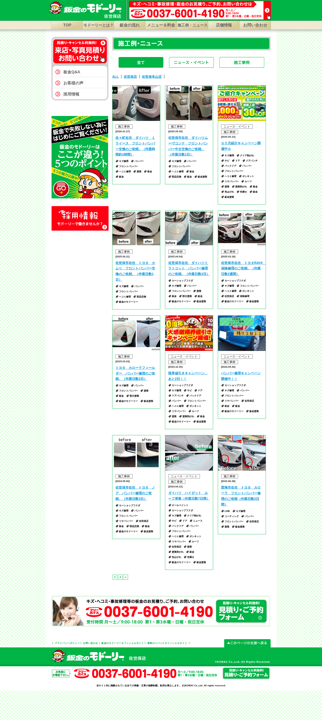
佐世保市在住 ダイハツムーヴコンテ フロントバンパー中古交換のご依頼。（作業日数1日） (188, 146)
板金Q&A (71, 72)
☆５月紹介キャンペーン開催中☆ (241, 146)
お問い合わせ (255, 25)
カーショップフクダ (182, 280)
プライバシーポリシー (67, 643)
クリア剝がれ (247, 155)
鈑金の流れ (130, 25)
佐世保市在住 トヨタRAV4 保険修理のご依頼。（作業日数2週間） (242, 268)
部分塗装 (187, 296)
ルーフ (248, 181)
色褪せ (243, 191)
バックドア (230, 166)
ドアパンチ (252, 160)
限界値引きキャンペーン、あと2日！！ (188, 376)
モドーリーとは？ (98, 25)
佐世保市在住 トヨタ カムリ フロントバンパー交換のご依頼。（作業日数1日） (135, 271)
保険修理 (244, 296)
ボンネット (248, 176)
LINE (227, 511)
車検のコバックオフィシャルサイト (167, 643)
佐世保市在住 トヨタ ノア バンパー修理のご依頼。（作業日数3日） (135, 493)
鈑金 (121, 176)
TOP (67, 25)
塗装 (139, 171)
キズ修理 (123, 161)
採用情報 (71, 94)
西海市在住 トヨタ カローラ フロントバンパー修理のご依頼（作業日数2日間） (241, 495)
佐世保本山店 (152, 76)
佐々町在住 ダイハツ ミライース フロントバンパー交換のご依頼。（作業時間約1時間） (135, 146)
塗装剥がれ (241, 186)
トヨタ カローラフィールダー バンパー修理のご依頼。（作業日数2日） (135, 373)
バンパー (139, 161)
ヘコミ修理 (125, 171)
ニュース (197, 520)
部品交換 (176, 176)
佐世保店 (130, 76)
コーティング (232, 516)
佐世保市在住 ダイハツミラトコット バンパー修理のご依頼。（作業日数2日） (189, 268)
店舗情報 (224, 25)
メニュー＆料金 (161, 25)
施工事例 (124, 126)
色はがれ (229, 191)
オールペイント (180, 505)
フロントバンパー (128, 166)
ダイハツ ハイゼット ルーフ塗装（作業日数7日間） (189, 495)
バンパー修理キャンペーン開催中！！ (241, 376)
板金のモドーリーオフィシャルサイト (122, 643)
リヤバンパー (232, 181)
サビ (227, 160)
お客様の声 (73, 83)
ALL (115, 76)
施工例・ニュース (193, 25)
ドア (237, 160)
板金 (149, 171)
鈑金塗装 (202, 176)
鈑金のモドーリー (128, 301)
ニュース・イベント (237, 126)
